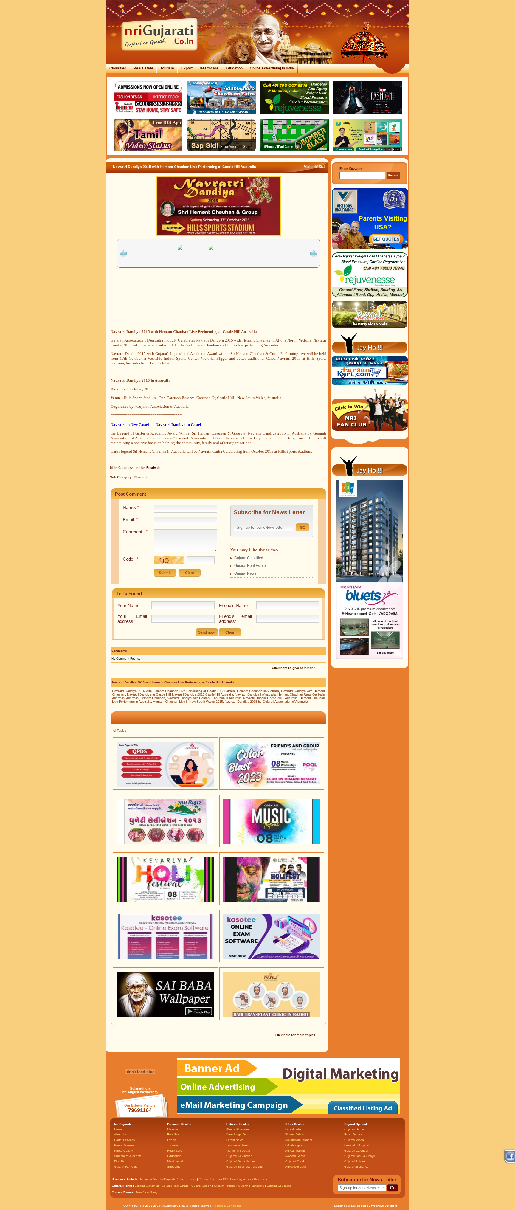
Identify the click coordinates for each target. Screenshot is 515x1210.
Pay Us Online (257, 1179)
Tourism (167, 68)
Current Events (123, 1192)
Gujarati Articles (354, 1161)
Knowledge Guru (237, 1134)
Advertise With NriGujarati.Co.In (161, 1179)
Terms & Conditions (228, 1205)
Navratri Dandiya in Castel (178, 424)
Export (187, 68)
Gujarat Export (201, 1185)
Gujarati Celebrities (239, 1156)
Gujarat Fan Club (126, 1166)
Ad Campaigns (295, 1150)
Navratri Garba (295, 1156)
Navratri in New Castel (130, 424)
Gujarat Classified (248, 558)
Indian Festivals (148, 467)
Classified (117, 68)
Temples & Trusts (238, 1145)
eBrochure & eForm (127, 1156)
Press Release (124, 1145)
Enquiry (191, 1179)
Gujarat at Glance (356, 1166)
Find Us (119, 1161)
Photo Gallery (123, 1150)
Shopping (174, 1166)
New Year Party (146, 1192)
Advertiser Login (296, 1166)
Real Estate (143, 68)
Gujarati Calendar (356, 1150)
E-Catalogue (294, 1145)
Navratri (140, 477)
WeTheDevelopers (384, 1205)
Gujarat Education (279, 1185)
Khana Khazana (237, 1129)
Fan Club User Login (231, 1179)
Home (118, 1129)
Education (234, 68)
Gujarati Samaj (354, 1129)
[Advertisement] (218, 305)
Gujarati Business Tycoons (244, 1166)
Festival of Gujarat (356, 1145)
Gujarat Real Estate (250, 566)
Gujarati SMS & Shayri (359, 1156)
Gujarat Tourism (224, 1185)
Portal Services (124, 1139)
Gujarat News (245, 573)
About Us (120, 1134)
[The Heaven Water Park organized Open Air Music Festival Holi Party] (271, 843)
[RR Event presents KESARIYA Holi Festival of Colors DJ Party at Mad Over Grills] (165, 900)
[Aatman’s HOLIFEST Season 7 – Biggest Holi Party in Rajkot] (271, 900)
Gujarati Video (354, 1139)
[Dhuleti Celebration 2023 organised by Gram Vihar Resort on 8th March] (165, 843)
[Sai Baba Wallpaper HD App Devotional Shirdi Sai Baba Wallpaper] (165, 1015)
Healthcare (209, 68)
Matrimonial (175, 1161)
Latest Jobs (293, 1129)
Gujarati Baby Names (240, 1161)
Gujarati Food (294, 1161)
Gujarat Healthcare (251, 1185)
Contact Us (206, 1179)
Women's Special (238, 1150)
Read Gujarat (353, 1134)
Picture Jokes (294, 1134)
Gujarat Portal (122, 1185)
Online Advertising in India (272, 68)
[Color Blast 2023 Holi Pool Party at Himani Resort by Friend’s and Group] (271, 785)
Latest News (234, 1139)
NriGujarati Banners (298, 1139)
